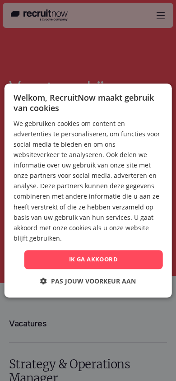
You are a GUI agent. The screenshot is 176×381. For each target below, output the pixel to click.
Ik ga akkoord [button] (93, 259)
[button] (88, 281)
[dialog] (88, 190)
